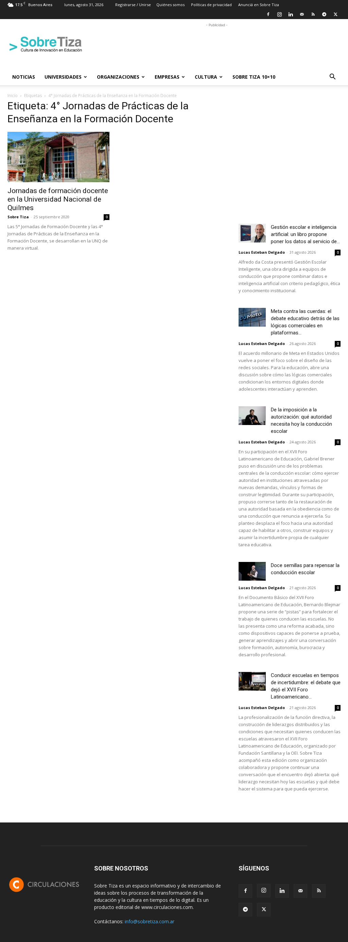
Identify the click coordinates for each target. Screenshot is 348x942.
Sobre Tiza (18, 216)
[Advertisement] (216, 44)
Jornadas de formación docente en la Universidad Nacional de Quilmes (57, 199)
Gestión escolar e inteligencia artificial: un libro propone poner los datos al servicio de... (305, 234)
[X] (335, 14)
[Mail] (302, 14)
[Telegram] (324, 14)
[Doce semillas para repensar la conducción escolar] (252, 571)
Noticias (23, 77)
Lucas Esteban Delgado (262, 252)
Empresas (167, 77)
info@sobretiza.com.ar (149, 921)
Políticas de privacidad (211, 4)
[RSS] (313, 14)
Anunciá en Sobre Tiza (258, 4)
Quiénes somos (170, 4)
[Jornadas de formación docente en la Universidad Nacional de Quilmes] (58, 157)
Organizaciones (118, 77)
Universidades (63, 77)
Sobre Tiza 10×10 (253, 77)
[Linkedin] (290, 14)
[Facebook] (268, 14)
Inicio (12, 95)
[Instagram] (279, 14)
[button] (332, 77)
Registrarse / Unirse (133, 4)
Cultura (206, 77)
